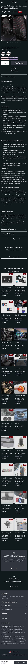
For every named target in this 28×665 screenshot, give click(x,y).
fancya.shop (5, 626)
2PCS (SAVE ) (5, 57)
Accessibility (23, 654)
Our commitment (6, 636)
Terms (15, 654)
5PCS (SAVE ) (5, 59)
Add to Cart (20, 662)
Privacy (18, 654)
